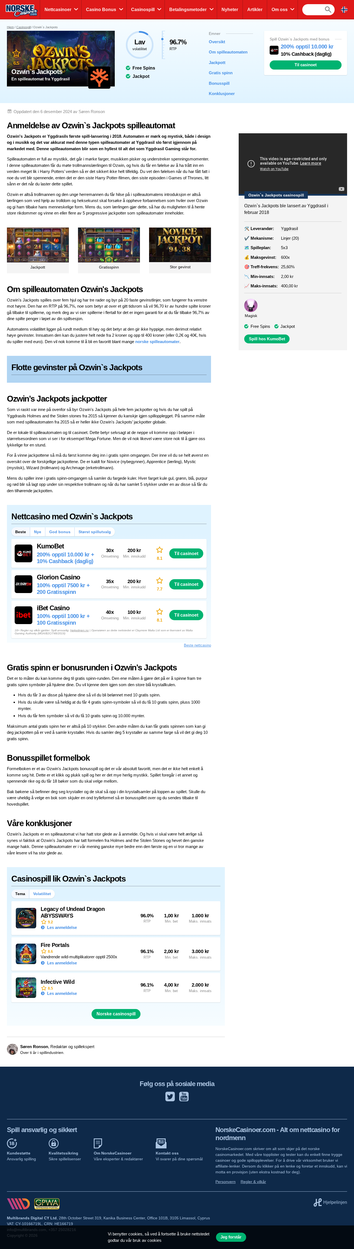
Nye (37, 532)
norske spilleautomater (157, 341)
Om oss (280, 9)
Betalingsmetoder (188, 9)
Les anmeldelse (61, 927)
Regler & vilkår (253, 1181)
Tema (20, 894)
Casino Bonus (101, 9)
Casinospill (143, 9)
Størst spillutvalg (95, 532)
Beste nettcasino (197, 645)
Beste (20, 532)
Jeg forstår (230, 1237)
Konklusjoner (222, 93)
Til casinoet (306, 65)
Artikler (254, 9)
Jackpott (217, 62)
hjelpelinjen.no (79, 630)
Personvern (225, 1181)
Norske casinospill (116, 1014)
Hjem (10, 27)
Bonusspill (219, 83)
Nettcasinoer (58, 9)
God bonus (60, 532)
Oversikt (217, 41)
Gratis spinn (221, 72)
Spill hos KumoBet (267, 339)
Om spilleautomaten (227, 52)
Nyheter (230, 9)
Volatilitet (42, 894)
